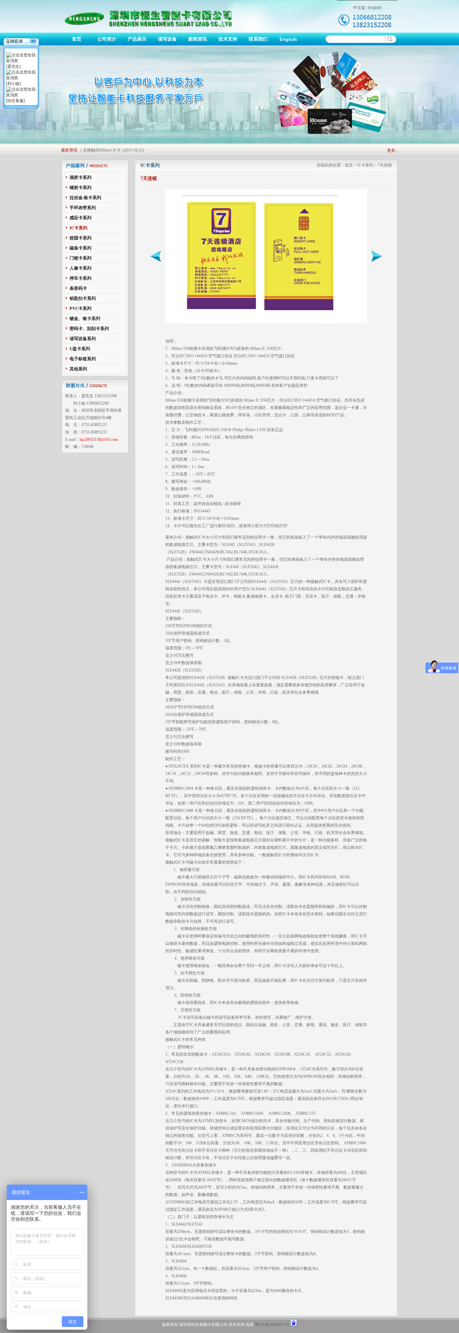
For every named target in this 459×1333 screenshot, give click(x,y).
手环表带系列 (83, 207)
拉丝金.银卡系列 (85, 197)
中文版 (359, 7)
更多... (392, 150)
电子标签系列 (83, 358)
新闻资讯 (197, 39)
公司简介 (106, 39)
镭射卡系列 (80, 187)
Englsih (288, 39)
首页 (76, 39)
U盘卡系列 (80, 348)
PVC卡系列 (80, 308)
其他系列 (78, 368)
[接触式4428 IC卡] (376, 260)
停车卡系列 (80, 278)
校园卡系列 (80, 237)
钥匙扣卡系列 (83, 298)
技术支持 (227, 39)
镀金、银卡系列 (85, 318)
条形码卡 (78, 288)
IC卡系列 (78, 227)
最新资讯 (69, 150)
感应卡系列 (80, 217)
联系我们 (258, 39)
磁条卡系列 (80, 247)
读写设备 (167, 39)
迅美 (250, 1324)
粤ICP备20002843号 (272, 1324)
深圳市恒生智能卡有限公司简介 (111, 153)
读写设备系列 (83, 338)
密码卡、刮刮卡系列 (89, 328)
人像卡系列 (80, 268)
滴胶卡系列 (80, 177)
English (375, 7)
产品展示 (137, 39)
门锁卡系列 (80, 258)
